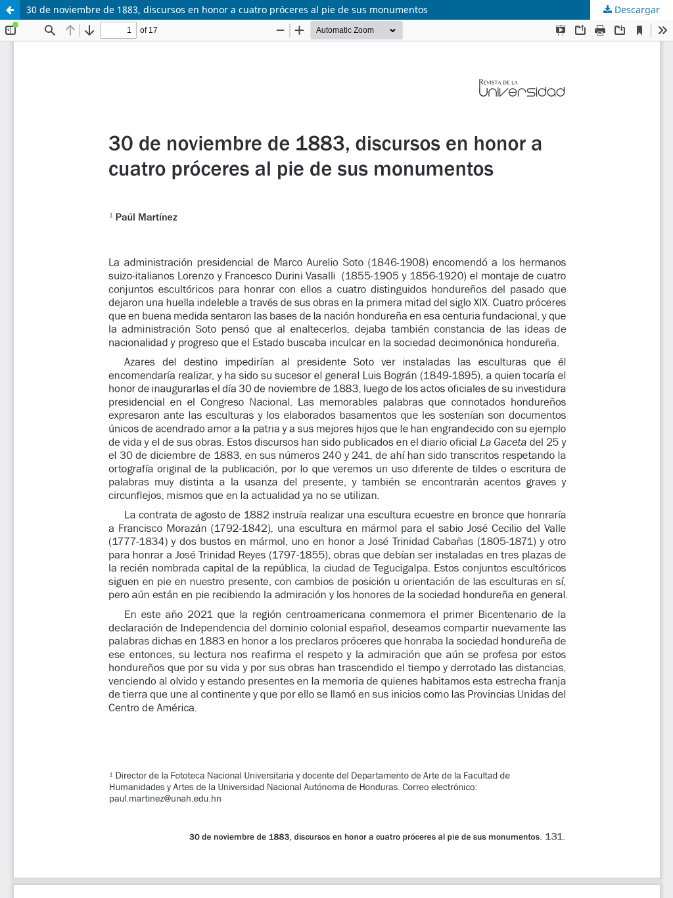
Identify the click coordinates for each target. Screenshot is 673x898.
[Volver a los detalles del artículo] (10, 10)
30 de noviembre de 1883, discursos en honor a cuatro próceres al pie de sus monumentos (227, 9)
